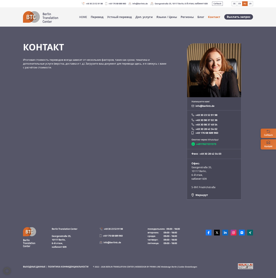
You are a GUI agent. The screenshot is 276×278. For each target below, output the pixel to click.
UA (250, 3)
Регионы (187, 17)
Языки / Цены (166, 17)
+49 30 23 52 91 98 (94, 3)
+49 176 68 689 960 (117, 3)
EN (239, 3)
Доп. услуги (144, 17)
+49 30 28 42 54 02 (206, 129)
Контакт (214, 17)
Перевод (97, 17)
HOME (83, 17)
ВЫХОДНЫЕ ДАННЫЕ (34, 266)
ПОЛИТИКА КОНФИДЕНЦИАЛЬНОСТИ (68, 266)
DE (234, 3)
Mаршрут (201, 195)
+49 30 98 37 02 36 (206, 120)
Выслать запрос (238, 17)
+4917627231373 (206, 144)
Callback (217, 3)
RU (245, 3)
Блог (200, 17)
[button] (7, 271)
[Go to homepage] (40, 17)
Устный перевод (119, 17)
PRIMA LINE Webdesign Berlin (163, 266)
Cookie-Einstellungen (187, 266)
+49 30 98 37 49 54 (206, 124)
